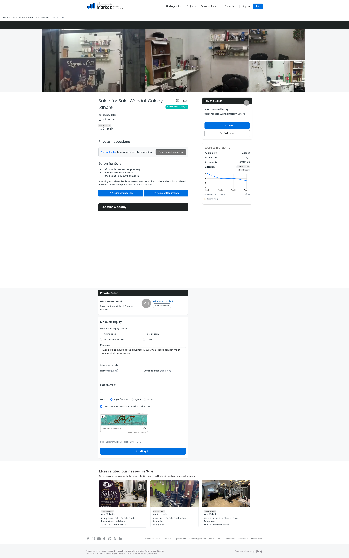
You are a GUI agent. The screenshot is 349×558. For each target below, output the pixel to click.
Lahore (30, 17)
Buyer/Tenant (121, 399)
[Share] (184, 100)
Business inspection (114, 339)
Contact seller (109, 152)
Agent (138, 399)
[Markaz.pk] (105, 5)
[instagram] (93, 538)
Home (5, 17)
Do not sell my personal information (129, 551)
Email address (157, 370)
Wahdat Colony (42, 17)
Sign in (246, 6)
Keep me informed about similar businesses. (127, 406)
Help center (230, 539)
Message (105, 345)
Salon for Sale (58, 17)
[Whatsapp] (109, 538)
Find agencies (173, 6)
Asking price (110, 333)
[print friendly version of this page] (177, 100)
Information (153, 333)
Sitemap (160, 551)
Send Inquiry (143, 451)
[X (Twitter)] (115, 538)
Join (258, 6)
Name (109, 370)
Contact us (243, 539)
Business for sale (210, 6)
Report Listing (212, 199)
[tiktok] (104, 538)
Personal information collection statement (121, 442)
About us (167, 539)
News (211, 539)
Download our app (245, 551)
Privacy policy (92, 551)
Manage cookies (106, 551)
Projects (191, 6)
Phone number (108, 384)
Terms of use (150, 551)
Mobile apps (256, 539)
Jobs (219, 539)
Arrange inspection (172, 152)
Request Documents (168, 193)
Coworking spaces (197, 539)
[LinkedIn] (120, 538)
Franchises (230, 6)
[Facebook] (87, 538)
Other (150, 339)
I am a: (104, 399)
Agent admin (180, 539)
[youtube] (98, 538)
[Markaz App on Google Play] (258, 551)
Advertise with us (152, 539)
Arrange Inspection (122, 193)
